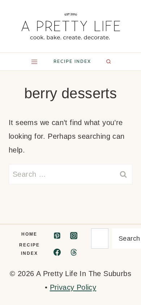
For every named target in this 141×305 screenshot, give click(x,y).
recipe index (72, 61)
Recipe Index (29, 249)
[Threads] (74, 252)
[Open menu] (34, 61)
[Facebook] (57, 252)
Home (29, 234)
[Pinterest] (57, 235)
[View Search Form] (108, 61)
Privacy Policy (73, 287)
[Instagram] (74, 235)
